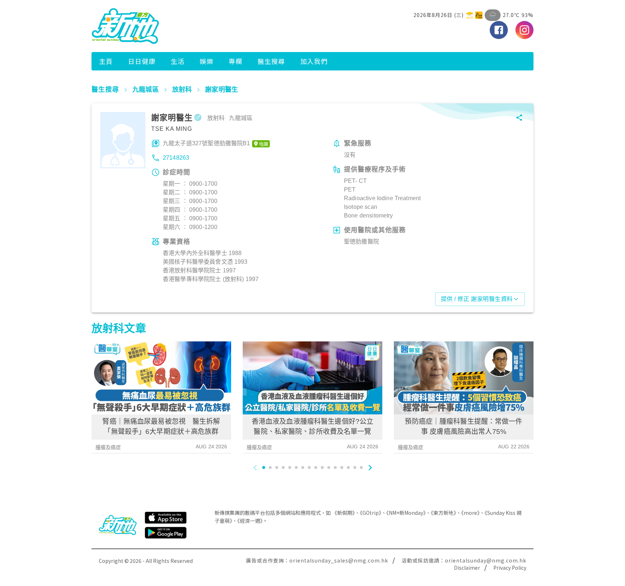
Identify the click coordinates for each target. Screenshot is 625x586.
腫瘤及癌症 (108, 447)
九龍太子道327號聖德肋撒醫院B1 (206, 143)
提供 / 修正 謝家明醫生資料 (477, 299)
